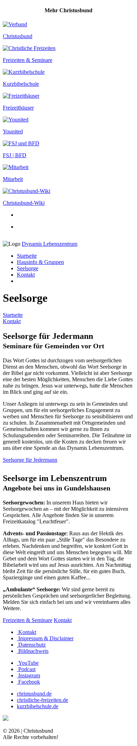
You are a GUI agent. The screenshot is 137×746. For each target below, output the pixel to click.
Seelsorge (27, 268)
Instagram (28, 675)
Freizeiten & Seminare (27, 620)
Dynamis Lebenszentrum (49, 244)
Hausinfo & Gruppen (40, 262)
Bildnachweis (32, 651)
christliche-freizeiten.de (42, 700)
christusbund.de (34, 694)
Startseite (27, 256)
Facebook (28, 682)
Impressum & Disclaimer (45, 638)
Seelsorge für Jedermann (30, 460)
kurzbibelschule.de (37, 706)
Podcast (26, 669)
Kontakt (26, 275)
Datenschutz (31, 645)
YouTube (28, 663)
